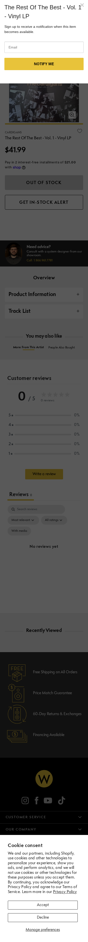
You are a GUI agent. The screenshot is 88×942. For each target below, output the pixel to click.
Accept (43, 905)
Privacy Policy (65, 892)
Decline (43, 918)
